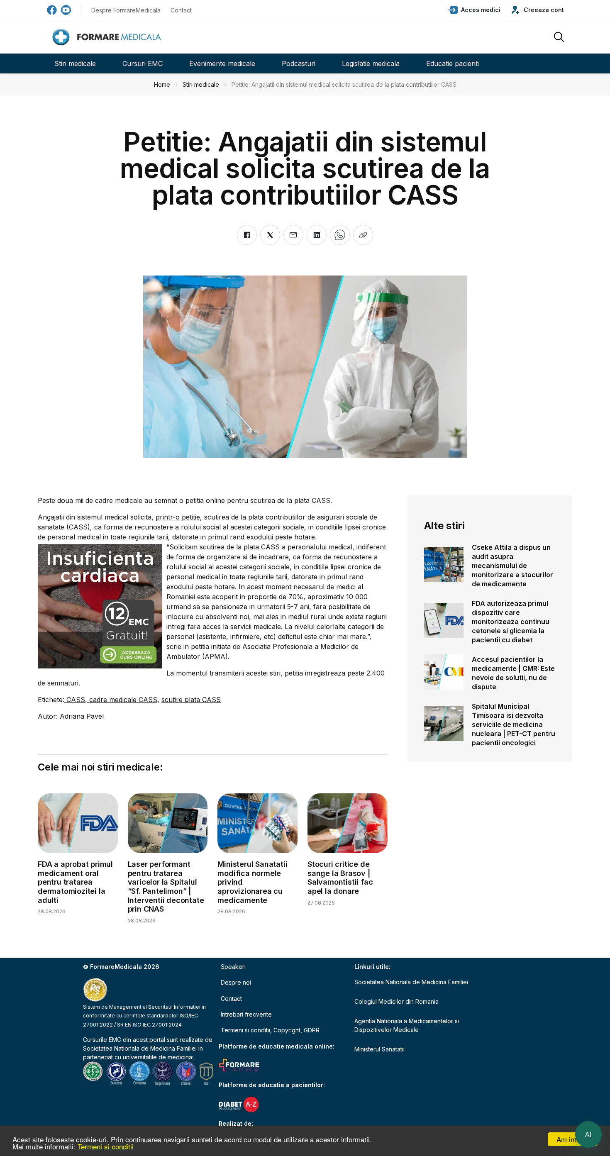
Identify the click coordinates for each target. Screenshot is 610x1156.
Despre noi (236, 982)
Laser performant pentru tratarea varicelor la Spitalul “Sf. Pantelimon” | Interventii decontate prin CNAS (166, 886)
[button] (474, 10)
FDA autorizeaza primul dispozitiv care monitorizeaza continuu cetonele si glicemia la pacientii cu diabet (510, 621)
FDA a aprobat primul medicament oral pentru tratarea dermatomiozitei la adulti (75, 882)
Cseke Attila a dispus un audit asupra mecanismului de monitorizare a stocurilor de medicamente (512, 565)
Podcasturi (298, 63)
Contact (181, 10)
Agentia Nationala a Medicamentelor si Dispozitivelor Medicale (406, 1025)
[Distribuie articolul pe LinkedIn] (317, 235)
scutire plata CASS (191, 699)
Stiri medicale (75, 63)
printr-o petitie (178, 517)
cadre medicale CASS (122, 699)
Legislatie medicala (371, 63)
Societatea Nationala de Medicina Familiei (140, 1048)
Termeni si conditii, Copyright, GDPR (270, 1030)
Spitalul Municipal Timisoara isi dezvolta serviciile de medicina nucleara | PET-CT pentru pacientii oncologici (513, 724)
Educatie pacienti (452, 63)
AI (588, 1134)
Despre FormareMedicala (126, 10)
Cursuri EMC (142, 63)
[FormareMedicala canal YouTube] (66, 10)
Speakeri (233, 966)
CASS (74, 699)
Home (162, 84)
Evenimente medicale (222, 63)
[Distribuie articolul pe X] (270, 235)
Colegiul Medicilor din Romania (396, 1001)
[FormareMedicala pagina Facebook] (52, 10)
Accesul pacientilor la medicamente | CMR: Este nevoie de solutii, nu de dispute (513, 673)
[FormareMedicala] (108, 37)
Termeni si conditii (106, 1146)
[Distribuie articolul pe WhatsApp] (340, 235)
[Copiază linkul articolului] (363, 235)
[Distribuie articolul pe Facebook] (247, 235)
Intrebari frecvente (246, 1014)
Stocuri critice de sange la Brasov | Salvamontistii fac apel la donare (340, 877)
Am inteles (572, 1139)
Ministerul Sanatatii (379, 1049)
